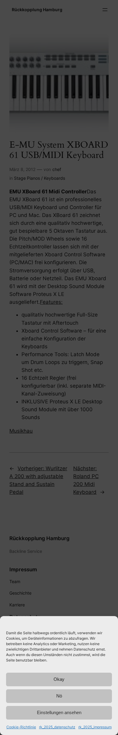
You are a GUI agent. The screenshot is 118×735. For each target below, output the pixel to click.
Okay (59, 679)
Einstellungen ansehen (59, 712)
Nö (59, 695)
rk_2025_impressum (95, 727)
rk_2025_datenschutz (57, 727)
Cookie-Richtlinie (21, 727)
